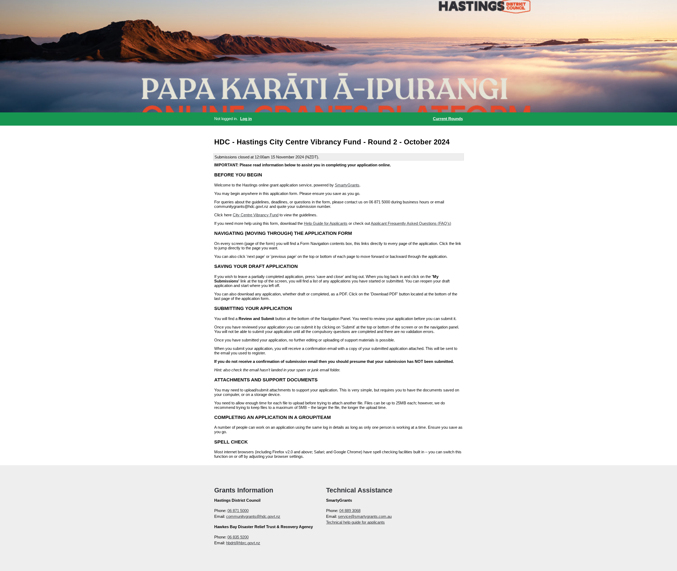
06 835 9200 (238, 537)
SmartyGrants (347, 185)
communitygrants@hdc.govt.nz (253, 516)
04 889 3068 (349, 510)
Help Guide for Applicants (325, 223)
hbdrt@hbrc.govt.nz (243, 543)
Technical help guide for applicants (355, 522)
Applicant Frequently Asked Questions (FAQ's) (411, 223)
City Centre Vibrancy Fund (255, 215)
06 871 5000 (238, 510)
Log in (246, 118)
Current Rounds (448, 118)
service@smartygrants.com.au (365, 516)
